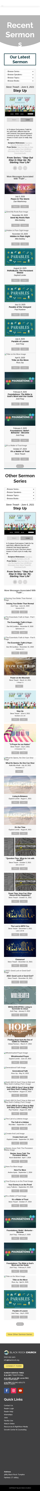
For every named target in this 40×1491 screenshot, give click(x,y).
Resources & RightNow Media (16, 1427)
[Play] (8, 114)
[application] (20, 114)
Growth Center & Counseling (15, 1430)
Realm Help (8, 1412)
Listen (28, 120)
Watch (14, 120)
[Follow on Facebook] (6, 1390)
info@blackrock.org (11, 1360)
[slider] (31, 114)
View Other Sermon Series (20, 1334)
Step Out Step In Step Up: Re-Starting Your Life (20, 148)
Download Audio (20, 153)
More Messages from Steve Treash (20, 150)
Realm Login (9, 1409)
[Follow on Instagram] (13, 1390)
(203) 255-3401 (9, 1357)
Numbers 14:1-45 (23, 145)
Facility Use (8, 1421)
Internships (8, 1415)
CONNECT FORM (14, 1366)
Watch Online (9, 1424)
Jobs (6, 1418)
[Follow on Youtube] (20, 1390)
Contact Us (8, 1406)
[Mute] (26, 114)
